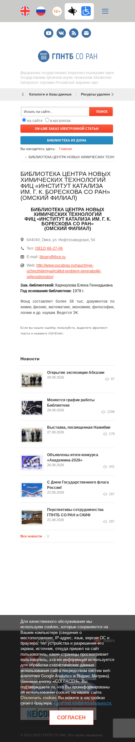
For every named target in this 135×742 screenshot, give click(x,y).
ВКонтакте (61, 30)
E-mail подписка (86, 33)
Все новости (31, 536)
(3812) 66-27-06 (49, 248)
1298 (111, 412)
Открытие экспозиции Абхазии (75, 372)
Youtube (48, 30)
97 (113, 379)
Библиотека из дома (66, 140)
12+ (55, 9)
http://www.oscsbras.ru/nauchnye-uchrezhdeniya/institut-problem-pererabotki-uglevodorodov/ (64, 271)
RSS (73, 30)
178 (112, 434)
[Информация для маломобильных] (86, 11)
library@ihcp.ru (53, 257)
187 (112, 494)
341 (112, 466)
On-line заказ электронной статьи (67, 128)
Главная (65, 149)
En (25, 11)
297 (112, 521)
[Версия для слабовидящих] (74, 11)
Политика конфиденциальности (82, 703)
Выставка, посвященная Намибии (78, 427)
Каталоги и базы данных (50, 94)
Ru (41, 11)
